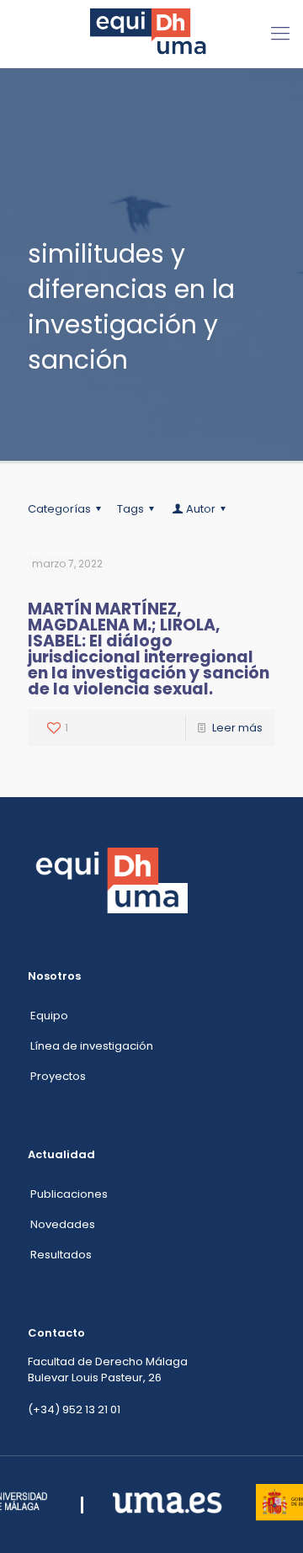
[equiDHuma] (151, 33)
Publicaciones (69, 1194)
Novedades (62, 1224)
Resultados (61, 1255)
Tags (130, 509)
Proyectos (58, 1076)
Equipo (49, 1016)
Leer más (237, 728)
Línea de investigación (91, 1046)
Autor (200, 509)
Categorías (59, 509)
